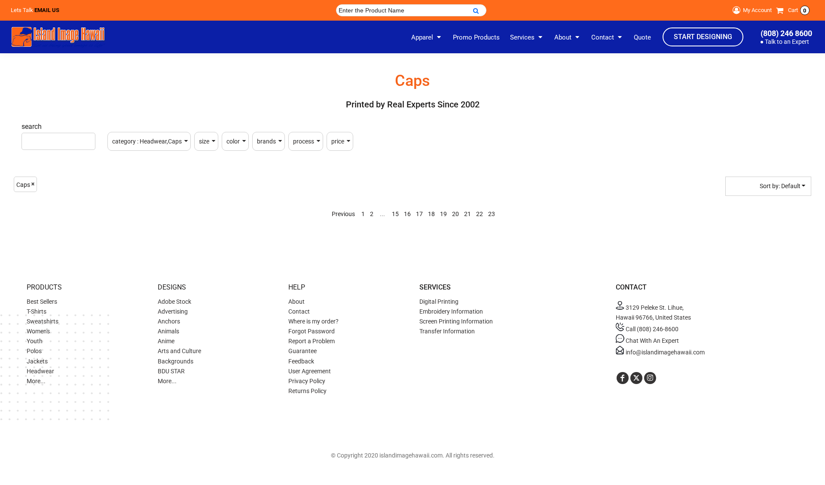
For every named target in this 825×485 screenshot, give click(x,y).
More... (36, 381)
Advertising (173, 311)
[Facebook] (623, 378)
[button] (427, 37)
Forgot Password (311, 331)
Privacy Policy (306, 381)
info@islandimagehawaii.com (664, 352)
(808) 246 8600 (786, 33)
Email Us (46, 10)
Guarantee (302, 351)
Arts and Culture (179, 351)
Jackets (37, 361)
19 (443, 213)
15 (395, 213)
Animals (168, 331)
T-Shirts (36, 311)
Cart (797, 10)
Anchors (169, 321)
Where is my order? (313, 321)
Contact (299, 311)
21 (467, 213)
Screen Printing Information (456, 321)
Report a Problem (311, 341)
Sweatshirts (42, 321)
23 (491, 213)
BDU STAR (171, 371)
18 (431, 213)
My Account (757, 10)
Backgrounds (175, 361)
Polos (34, 351)
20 (455, 213)
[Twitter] (636, 378)
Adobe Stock (174, 301)
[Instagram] (650, 378)
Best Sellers (42, 301)
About (296, 301)
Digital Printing (438, 301)
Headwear (40, 371)
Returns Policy (307, 390)
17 (419, 213)
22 (479, 213)
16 (407, 213)
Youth (35, 341)
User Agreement (309, 371)
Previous (343, 213)
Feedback (301, 361)
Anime (166, 341)
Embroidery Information (451, 311)
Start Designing (703, 37)
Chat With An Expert (651, 340)
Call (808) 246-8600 (651, 329)
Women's (38, 331)
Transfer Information (447, 331)
